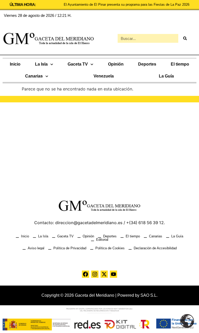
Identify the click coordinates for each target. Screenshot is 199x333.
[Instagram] (94, 274)
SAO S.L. (149, 295)
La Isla (41, 64)
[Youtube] (113, 274)
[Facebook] (85, 274)
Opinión (116, 64)
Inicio (15, 64)
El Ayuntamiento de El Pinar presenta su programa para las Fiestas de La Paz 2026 (126, 4)
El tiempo (180, 64)
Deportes (147, 64)
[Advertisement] (99, 146)
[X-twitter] (104, 274)
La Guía (166, 76)
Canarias (34, 76)
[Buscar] (184, 38)
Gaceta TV (78, 64)
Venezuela (104, 76)
